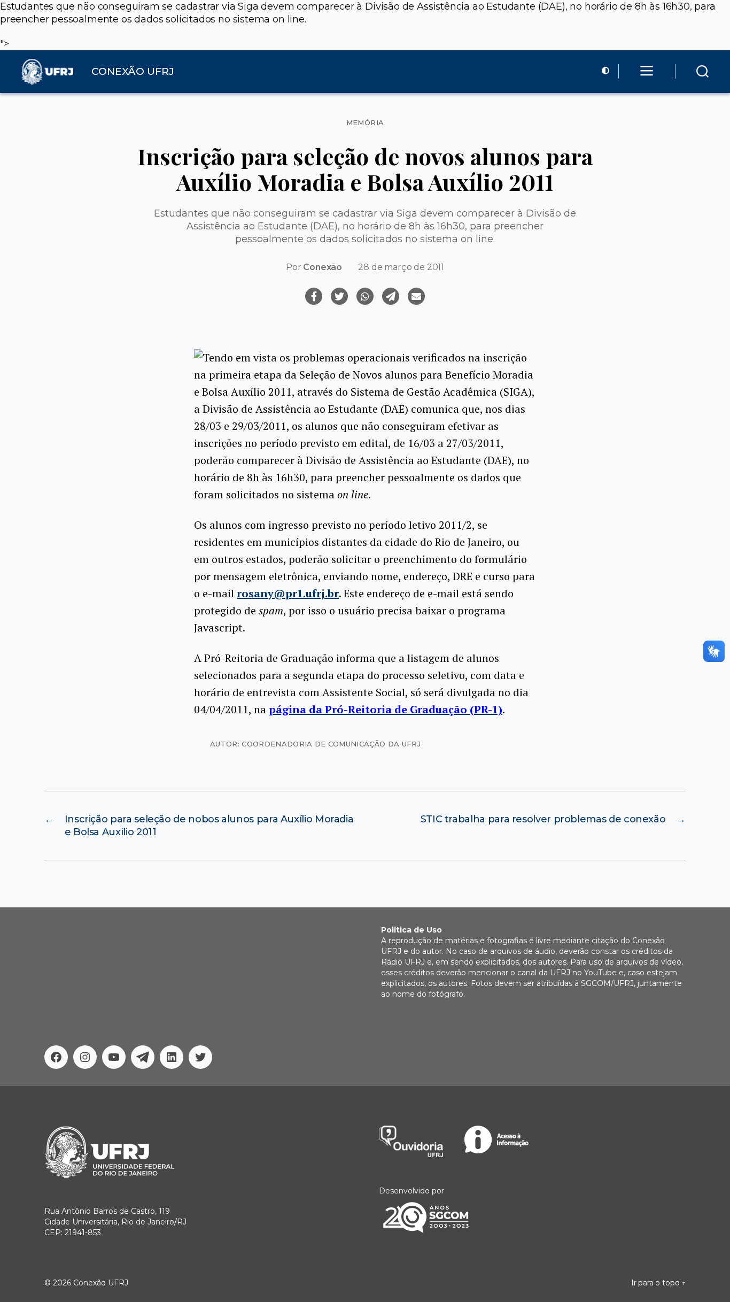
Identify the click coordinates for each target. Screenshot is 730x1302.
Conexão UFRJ (100, 1283)
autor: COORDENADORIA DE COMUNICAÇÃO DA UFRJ (315, 743)
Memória (365, 123)
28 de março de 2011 (401, 267)
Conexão (322, 267)
